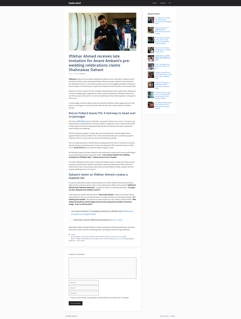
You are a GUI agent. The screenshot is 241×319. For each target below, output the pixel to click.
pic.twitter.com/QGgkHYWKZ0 (83, 214)
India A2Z (74, 316)
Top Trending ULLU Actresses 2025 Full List (162, 66)
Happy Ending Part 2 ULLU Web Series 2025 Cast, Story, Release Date (163, 75)
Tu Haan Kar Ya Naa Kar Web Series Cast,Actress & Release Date (163, 21)
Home (154, 3)
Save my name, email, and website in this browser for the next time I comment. (100, 298)
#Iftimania (128, 211)
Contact (162, 3)
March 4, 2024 (116, 219)
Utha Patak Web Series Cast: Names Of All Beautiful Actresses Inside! (163, 105)
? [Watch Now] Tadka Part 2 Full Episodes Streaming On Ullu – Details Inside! (163, 95)
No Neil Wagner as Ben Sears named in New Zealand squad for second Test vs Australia (98, 236)
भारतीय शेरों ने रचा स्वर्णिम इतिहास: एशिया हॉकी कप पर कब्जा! (163, 58)
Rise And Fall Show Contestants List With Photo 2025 (163, 50)
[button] (169, 3)
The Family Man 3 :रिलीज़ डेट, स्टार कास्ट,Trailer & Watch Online (162, 31)
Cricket (73, 234)
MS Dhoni (81, 121)
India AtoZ (75, 3)
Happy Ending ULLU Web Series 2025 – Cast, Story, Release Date (162, 85)
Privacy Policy (164, 316)
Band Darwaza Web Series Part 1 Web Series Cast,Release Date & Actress (162, 41)
